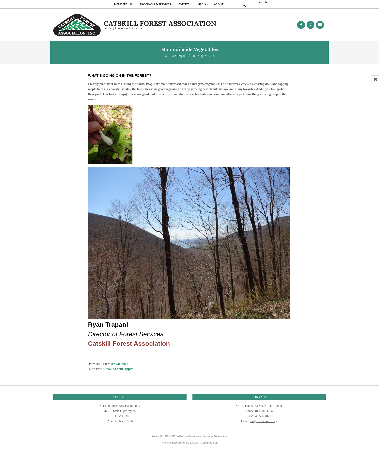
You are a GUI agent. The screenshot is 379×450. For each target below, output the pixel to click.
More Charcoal (118, 363)
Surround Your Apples (118, 369)
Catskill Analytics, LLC (204, 442)
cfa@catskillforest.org (263, 421)
